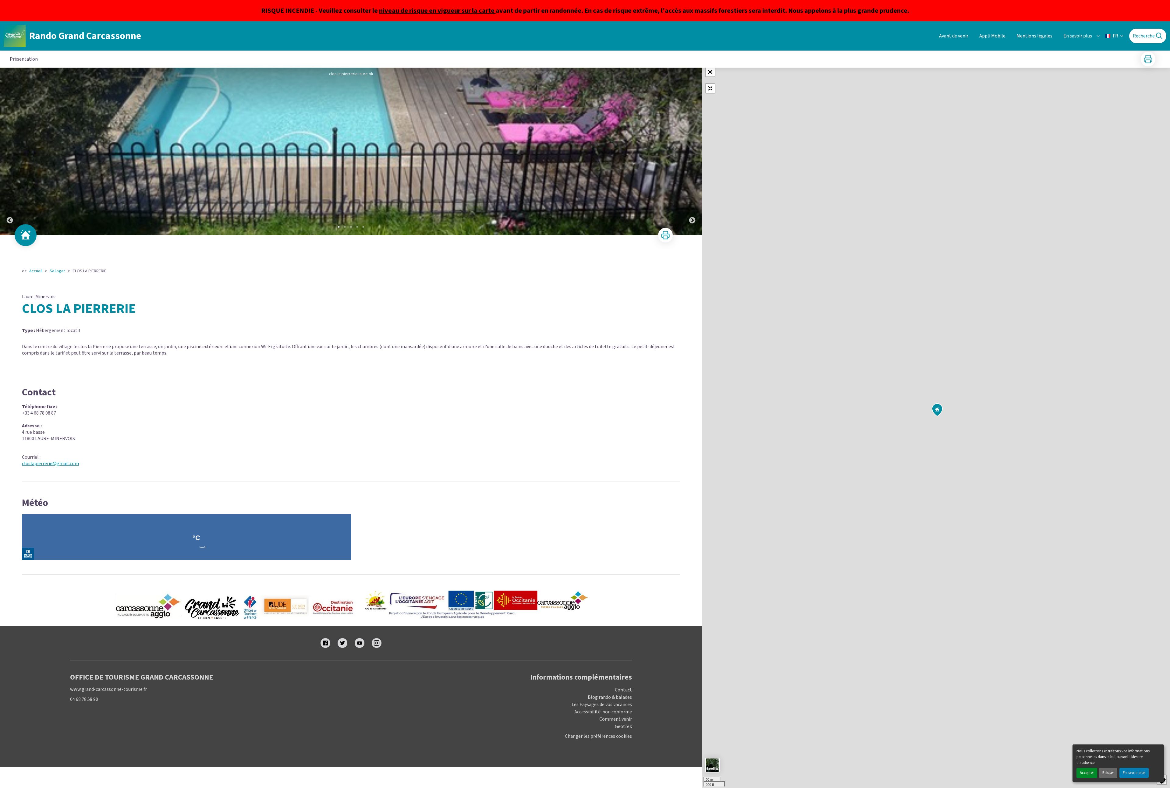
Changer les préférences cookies (598, 736)
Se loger (57, 271)
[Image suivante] (692, 151)
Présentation (24, 59)
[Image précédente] (10, 151)
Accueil (35, 271)
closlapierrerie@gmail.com (50, 463)
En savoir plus (1134, 773)
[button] (710, 71)
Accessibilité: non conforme (603, 711)
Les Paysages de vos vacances (602, 704)
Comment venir (615, 719)
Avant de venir (953, 36)
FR (1115, 36)
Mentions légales (1034, 36)
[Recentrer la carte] (710, 88)
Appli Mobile (992, 36)
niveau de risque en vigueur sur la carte (437, 11)
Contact (623, 690)
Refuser (1108, 773)
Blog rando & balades (610, 697)
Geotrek (623, 726)
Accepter (1087, 773)
